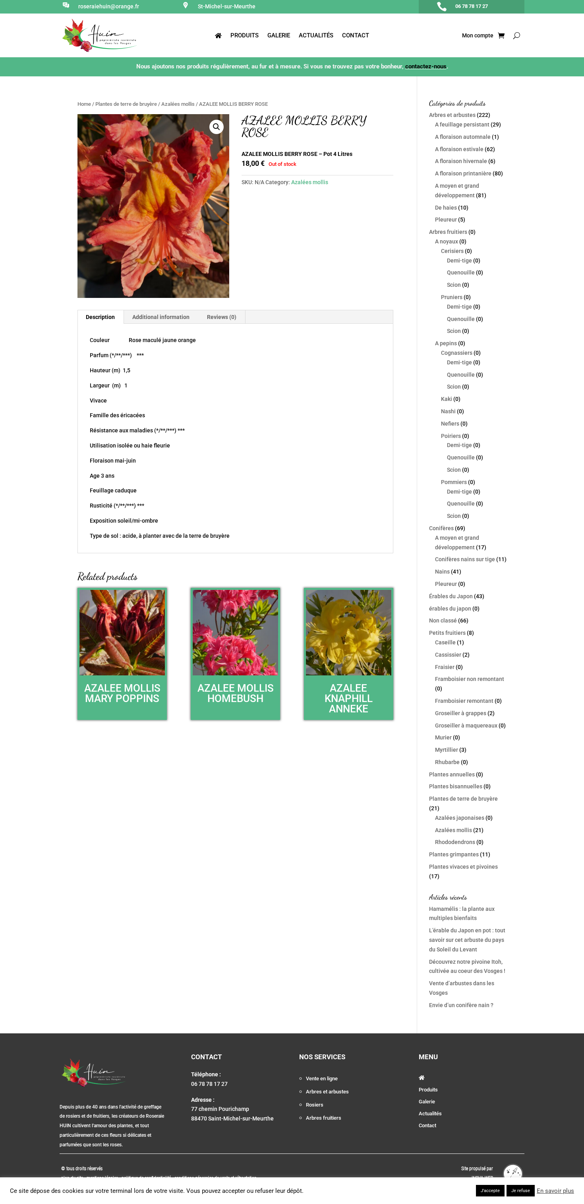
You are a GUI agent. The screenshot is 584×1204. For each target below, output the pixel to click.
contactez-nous (426, 66)
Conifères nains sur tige (465, 559)
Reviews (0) (221, 317)
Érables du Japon (451, 596)
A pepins (446, 343)
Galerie (278, 36)
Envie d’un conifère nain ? (461, 1005)
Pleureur (446, 219)
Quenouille (461, 272)
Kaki (446, 399)
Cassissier (448, 655)
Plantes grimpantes (454, 854)
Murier (443, 737)
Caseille (445, 642)
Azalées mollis (178, 104)
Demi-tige (459, 260)
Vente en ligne (322, 1078)
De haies (446, 207)
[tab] (100, 317)
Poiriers (451, 436)
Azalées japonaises (459, 818)
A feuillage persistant (462, 124)
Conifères (441, 528)
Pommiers (454, 482)
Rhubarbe (447, 762)
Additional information (161, 317)
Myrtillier (446, 750)
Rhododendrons (455, 842)
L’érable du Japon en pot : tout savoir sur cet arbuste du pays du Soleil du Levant (467, 940)
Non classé (443, 620)
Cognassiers (456, 353)
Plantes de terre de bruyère (126, 104)
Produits (244, 36)
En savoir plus (555, 1190)
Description (100, 317)
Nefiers (450, 423)
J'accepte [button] (490, 1190)
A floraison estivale (459, 149)
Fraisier (444, 667)
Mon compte (477, 36)
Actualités (316, 36)
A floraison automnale (463, 137)
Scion (454, 285)
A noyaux (446, 241)
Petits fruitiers (447, 633)
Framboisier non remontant (469, 679)
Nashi (448, 411)
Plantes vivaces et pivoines (463, 867)
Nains (442, 571)
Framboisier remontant (464, 701)
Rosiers (314, 1105)
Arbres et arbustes (452, 115)
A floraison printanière (463, 173)
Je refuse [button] (520, 1190)
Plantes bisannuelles (455, 786)
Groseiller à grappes (460, 713)
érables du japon (450, 608)
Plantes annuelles (452, 774)
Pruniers (451, 297)
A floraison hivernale (461, 161)
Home (84, 104)
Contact (355, 36)
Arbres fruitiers (448, 232)
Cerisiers (452, 251)
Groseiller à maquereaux (466, 725)
